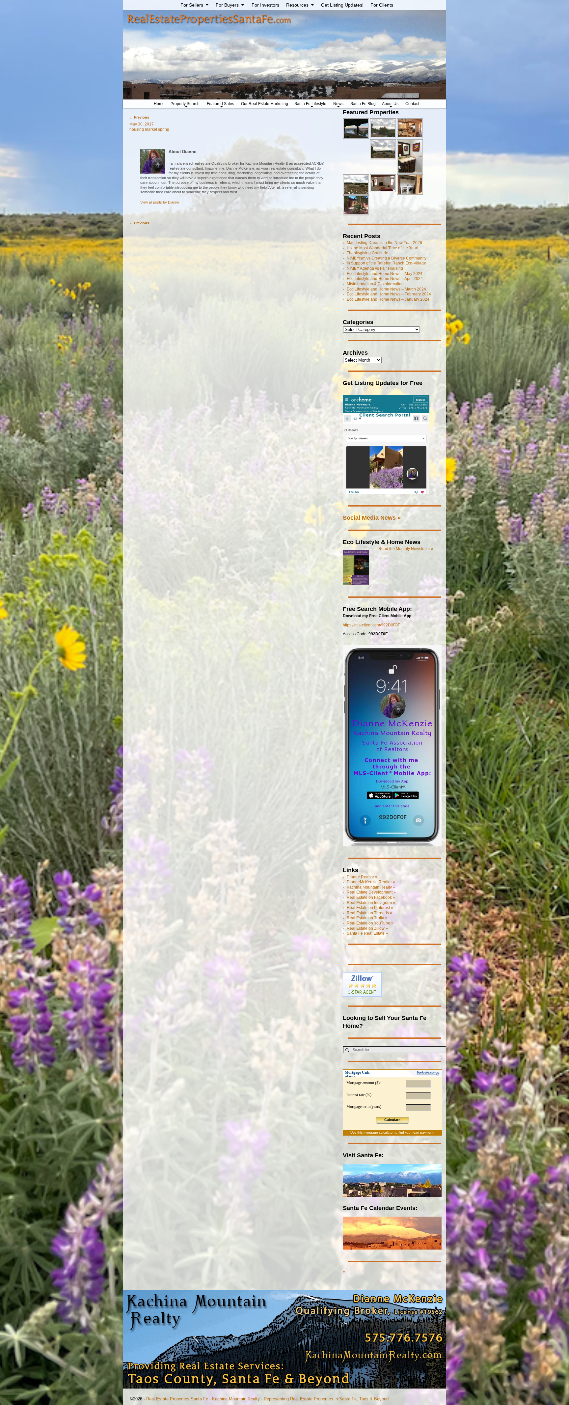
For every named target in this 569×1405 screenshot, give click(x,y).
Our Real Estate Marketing (264, 103)
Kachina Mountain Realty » (371, 887)
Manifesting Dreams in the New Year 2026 (384, 242)
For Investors (265, 5)
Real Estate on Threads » (369, 913)
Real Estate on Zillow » (367, 928)
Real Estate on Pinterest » (370, 907)
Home (159, 103)
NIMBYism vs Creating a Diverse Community (386, 258)
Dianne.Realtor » (362, 877)
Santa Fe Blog (363, 103)
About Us (390, 103)
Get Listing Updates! (342, 5)
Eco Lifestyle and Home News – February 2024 (389, 294)
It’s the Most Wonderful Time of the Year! (382, 248)
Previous (139, 117)
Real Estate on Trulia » (367, 918)
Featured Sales (220, 103)
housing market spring (149, 129)
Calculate (392, 1120)
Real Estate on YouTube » (370, 923)
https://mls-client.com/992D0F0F (371, 625)
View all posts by (159, 202)
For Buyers (227, 5)
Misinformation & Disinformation (375, 284)
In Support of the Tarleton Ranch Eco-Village (386, 263)
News (338, 103)
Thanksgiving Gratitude (367, 253)
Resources (297, 5)
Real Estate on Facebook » (371, 897)
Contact (412, 103)
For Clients (381, 5)
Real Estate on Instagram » (371, 902)
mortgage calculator (378, 1132)
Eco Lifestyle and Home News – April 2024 (385, 278)
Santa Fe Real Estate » (367, 933)
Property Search (185, 103)
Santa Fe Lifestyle (310, 103)
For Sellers (191, 5)
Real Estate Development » (371, 892)
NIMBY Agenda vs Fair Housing (375, 268)
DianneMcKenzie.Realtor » (371, 882)
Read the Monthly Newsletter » (405, 548)
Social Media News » (372, 517)
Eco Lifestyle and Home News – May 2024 (384, 273)
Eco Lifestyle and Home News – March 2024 (386, 289)
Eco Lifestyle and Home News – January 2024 (388, 299)
